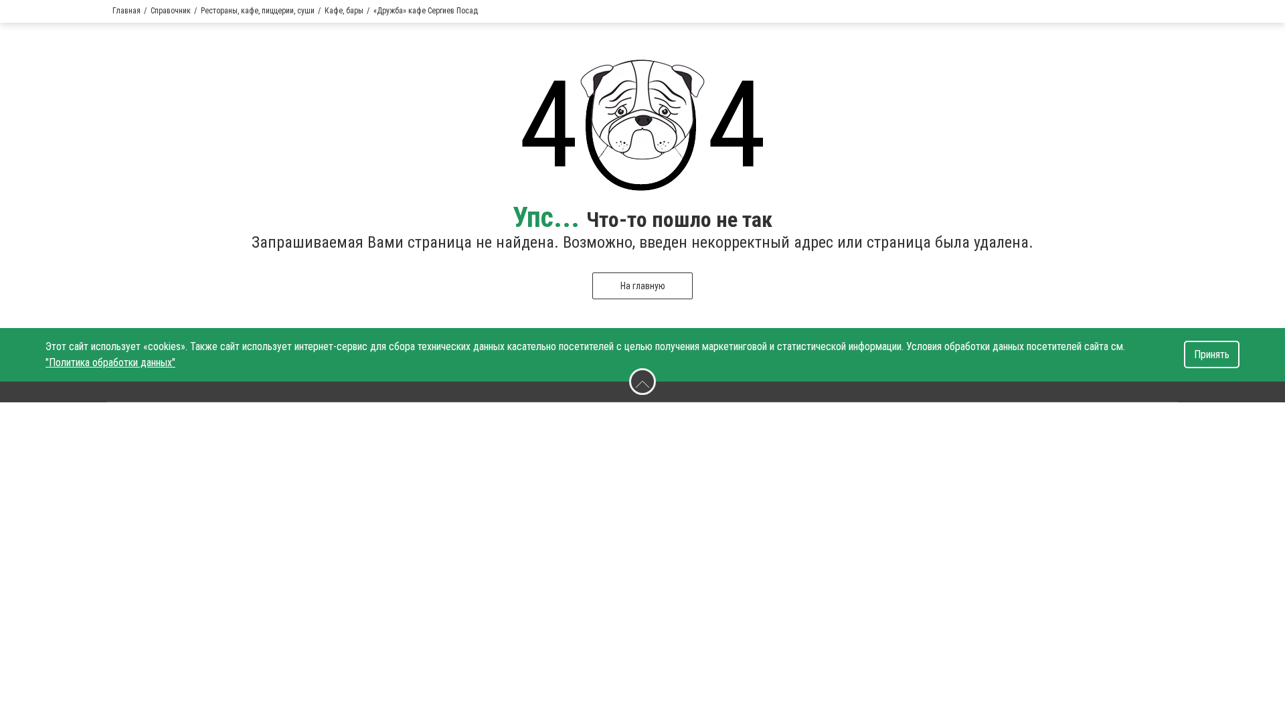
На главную (642, 285)
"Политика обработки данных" (110, 362)
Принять (1211, 354)
